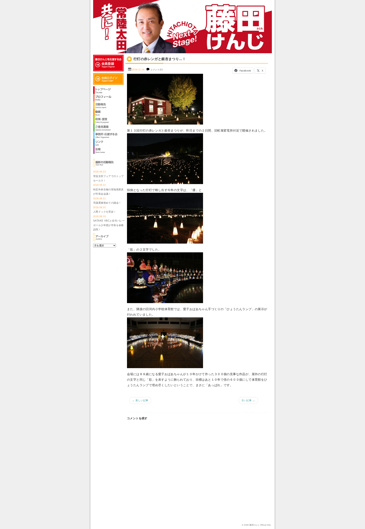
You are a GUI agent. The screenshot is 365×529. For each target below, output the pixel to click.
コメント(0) (156, 69)
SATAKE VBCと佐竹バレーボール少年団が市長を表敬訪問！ (109, 225)
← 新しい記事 (140, 400)
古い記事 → (248, 400)
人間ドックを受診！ (104, 211)
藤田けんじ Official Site (260, 525)
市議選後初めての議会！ (107, 202)
